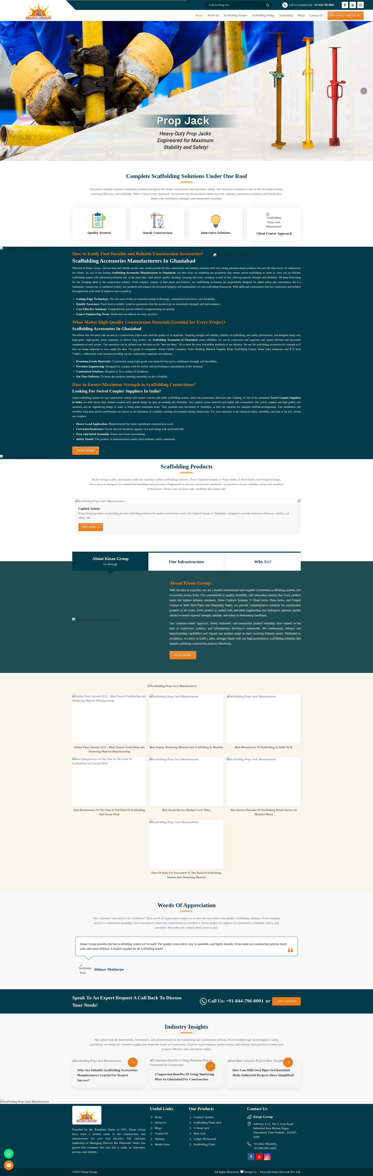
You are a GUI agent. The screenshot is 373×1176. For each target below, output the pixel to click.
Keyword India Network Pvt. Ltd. (280, 1171)
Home (199, 15)
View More (89, 526)
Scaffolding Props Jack (207, 1122)
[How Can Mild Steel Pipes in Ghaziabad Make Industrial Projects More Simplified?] (264, 1060)
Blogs (301, 15)
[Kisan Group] (38, 10)
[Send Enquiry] (9, 1165)
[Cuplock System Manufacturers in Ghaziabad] (186, 501)
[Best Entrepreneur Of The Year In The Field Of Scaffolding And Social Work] (109, 761)
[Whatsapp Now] (9, 1154)
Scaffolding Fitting (263, 15)
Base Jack (200, 1133)
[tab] (110, 562)
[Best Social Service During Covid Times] (186, 759)
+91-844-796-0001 (323, 4)
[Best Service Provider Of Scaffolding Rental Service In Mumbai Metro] (264, 759)
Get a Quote (286, 1001)
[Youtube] (352, 5)
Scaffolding (286, 15)
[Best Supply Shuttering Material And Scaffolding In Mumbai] (186, 696)
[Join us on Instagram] (360, 5)
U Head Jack (201, 1128)
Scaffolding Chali (204, 1144)
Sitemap (160, 1138)
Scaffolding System (235, 15)
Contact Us (316, 15)
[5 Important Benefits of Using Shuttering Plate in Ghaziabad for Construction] (186, 1062)
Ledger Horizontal (205, 1138)
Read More (85, 450)
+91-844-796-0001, (265, 1143)
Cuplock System (89, 508)
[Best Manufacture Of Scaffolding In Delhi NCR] (264, 696)
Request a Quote (343, 15)
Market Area (162, 1144)
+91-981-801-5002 (264, 1148)
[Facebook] (345, 5)
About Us (213, 15)
